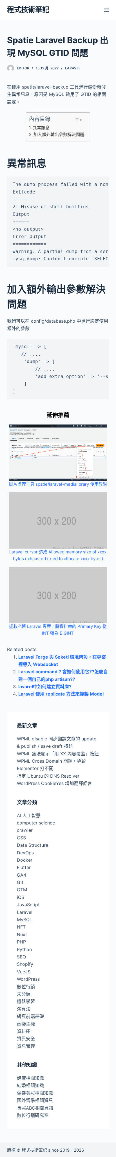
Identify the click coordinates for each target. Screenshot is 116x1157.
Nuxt (22, 934)
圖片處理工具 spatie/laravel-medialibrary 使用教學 (58, 484)
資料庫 (23, 1031)
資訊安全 (26, 1038)
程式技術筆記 (28, 9)
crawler (25, 830)
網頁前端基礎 (30, 1016)
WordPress (28, 979)
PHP (21, 942)
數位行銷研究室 (32, 1115)
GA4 (21, 875)
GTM (22, 889)
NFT (21, 927)
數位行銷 (26, 986)
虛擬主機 (26, 1024)
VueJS (23, 972)
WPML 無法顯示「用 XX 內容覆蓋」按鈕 (58, 753)
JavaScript (28, 904)
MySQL (24, 919)
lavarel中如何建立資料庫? (45, 686)
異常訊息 (41, 127)
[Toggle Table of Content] (78, 119)
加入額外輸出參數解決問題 (59, 134)
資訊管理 (26, 1046)
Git (20, 882)
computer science (36, 823)
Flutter (24, 867)
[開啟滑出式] (106, 9)
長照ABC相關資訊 (35, 1108)
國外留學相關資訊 (35, 1100)
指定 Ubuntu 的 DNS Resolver (48, 776)
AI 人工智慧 (29, 815)
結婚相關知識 (30, 1085)
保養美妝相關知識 (35, 1093)
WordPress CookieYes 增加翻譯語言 (54, 783)
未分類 (23, 994)
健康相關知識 (30, 1078)
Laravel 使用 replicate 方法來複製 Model (61, 694)
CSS (21, 838)
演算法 (23, 1009)
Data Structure (32, 845)
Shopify (25, 964)
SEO (21, 957)
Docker (24, 860)
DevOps (25, 852)
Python (24, 949)
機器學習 (26, 1001)
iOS (20, 897)
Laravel (73, 68)
